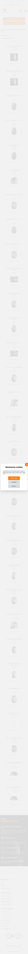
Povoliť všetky (14, 478)
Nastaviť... (14, 486)
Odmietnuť (14, 482)
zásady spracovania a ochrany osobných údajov (15, 473)
